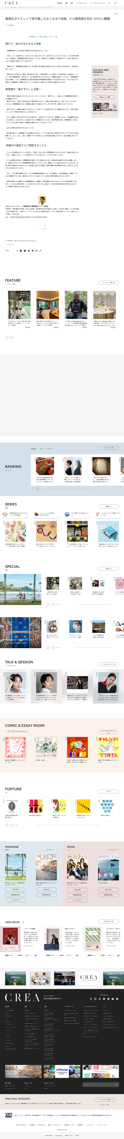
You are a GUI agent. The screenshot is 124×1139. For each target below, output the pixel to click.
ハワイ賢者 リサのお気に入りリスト (32, 1019)
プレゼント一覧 (97, 113)
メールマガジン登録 (104, 1099)
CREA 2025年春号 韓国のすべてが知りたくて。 (51, 1040)
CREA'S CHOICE (9, 1043)
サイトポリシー (90, 1125)
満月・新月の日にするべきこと (110, 1027)
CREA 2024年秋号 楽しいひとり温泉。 (49, 1049)
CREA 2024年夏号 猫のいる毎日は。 (48, 1054)
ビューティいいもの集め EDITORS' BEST (31, 1040)
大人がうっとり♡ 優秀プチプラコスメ (32, 1044)
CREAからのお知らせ (10, 1049)
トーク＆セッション (81, 3)
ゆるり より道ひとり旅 (89, 1036)
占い (109, 3)
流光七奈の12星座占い (108, 1016)
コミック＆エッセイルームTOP (108, 732)
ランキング (8, 1035)
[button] (7, 337)
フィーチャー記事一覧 (108, 282)
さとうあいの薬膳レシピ (31, 1033)
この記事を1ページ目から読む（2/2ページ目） (43, 37)
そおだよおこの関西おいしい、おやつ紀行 (32, 1030)
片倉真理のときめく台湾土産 (32, 1016)
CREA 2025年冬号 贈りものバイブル (48, 1045)
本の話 (77, 1135)
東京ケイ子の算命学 (108, 1021)
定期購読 (79, 1125)
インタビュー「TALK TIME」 (90, 1024)
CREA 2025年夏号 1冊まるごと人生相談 (49, 1035)
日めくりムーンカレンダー (109, 1024)
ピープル (27, 1086)
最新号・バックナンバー (11, 1086)
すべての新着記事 (9, 1010)
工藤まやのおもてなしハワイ (32, 1023)
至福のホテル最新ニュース (31, 1026)
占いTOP (108, 791)
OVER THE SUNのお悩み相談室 (71, 1023)
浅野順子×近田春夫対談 (70, 1018)
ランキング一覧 (108, 448)
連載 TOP (108, 506)
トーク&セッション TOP (109, 664)
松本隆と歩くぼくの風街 (70, 1020)
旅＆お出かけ (8, 1016)
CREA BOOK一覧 (108, 921)
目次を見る (15, 889)
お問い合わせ (42, 1125)
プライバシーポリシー (102, 1125)
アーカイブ (7, 1037)
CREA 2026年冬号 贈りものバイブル (48, 1025)
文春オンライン (69, 1135)
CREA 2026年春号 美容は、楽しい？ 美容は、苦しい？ (52, 1019)
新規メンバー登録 (105, 97)
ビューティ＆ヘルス (10, 1027)
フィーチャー (8, 1040)
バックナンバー (50, 850)
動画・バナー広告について (54, 1125)
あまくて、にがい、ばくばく (91, 1027)
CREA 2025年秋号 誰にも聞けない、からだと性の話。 (52, 1030)
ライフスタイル (10, 244)
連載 (66, 3)
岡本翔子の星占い (107, 1013)
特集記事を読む (15, 895)
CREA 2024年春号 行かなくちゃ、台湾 (49, 1058)
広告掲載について (68, 1125)
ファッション (8, 1030)
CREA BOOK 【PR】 (10, 1088)
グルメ (6, 1019)
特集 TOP (108, 569)
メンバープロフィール (49, 1086)
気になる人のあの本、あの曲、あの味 (71, 1014)
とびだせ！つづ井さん (89, 1019)
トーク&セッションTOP (69, 1010)
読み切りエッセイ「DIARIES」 (91, 1016)
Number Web (58, 1135)
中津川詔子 (11, 25)
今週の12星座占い (107, 1019)
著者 (26, 1088)
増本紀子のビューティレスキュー (32, 1049)
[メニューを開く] (115, 3)
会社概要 (32, 1125)
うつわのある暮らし (29, 1036)
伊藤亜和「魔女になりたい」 (91, 1013)
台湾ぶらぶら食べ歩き (30, 1013)
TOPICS (7, 1046)
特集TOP (46, 1010)
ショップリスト (15, 900)
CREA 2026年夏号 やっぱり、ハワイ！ (49, 1014)
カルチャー (8, 1021)
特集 (71, 3)
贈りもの (7, 1013)
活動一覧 (46, 1088)
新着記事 (59, 3)
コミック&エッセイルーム (97, 3)
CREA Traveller (49, 1135)
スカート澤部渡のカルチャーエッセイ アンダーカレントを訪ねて (91, 1032)
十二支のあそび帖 (88, 1021)
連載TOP (27, 1010)
